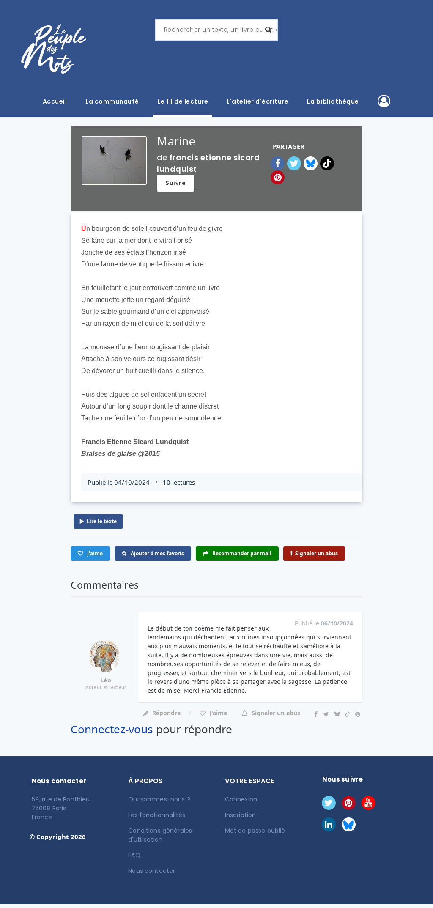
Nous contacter (151, 871)
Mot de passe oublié (255, 830)
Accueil (55, 101)
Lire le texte (102, 521)
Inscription (240, 815)
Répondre (166, 713)
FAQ (134, 855)
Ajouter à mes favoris (156, 553)
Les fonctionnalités (156, 815)
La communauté (112, 101)
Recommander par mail (241, 553)
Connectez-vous (112, 729)
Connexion (241, 799)
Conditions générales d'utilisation (160, 835)
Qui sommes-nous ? (159, 799)
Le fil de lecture (183, 101)
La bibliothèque (333, 101)
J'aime (217, 713)
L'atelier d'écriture (257, 101)
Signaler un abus (316, 553)
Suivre (175, 182)
